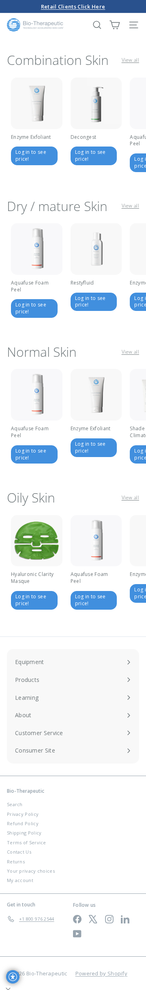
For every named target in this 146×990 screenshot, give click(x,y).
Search (15, 804)
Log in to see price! (30, 155)
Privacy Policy (23, 814)
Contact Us (19, 852)
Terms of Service (26, 842)
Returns (16, 861)
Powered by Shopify (101, 973)
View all (130, 60)
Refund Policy (23, 823)
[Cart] (114, 25)
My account (20, 880)
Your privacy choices (31, 871)
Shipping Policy (24, 833)
